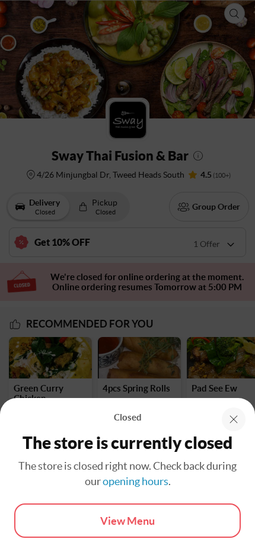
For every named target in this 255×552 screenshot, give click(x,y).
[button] (234, 419)
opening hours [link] (135, 481)
